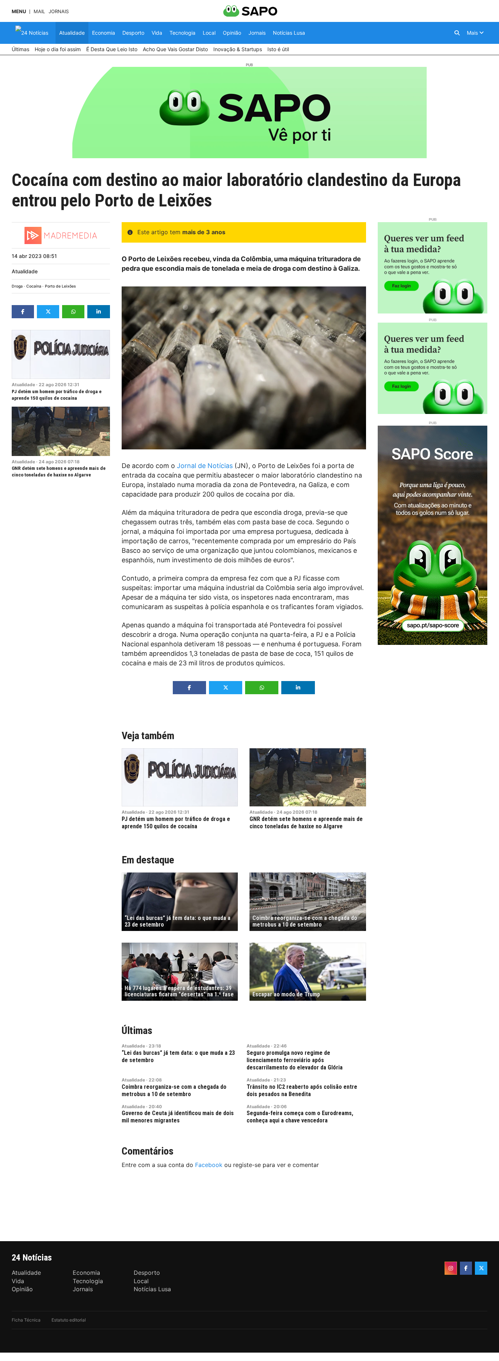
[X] (481, 1268)
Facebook (208, 1164)
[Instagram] (451, 1268)
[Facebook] (466, 1268)
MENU (19, 11)
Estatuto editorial (69, 1320)
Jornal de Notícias (205, 465)
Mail (39, 11)
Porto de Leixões (60, 286)
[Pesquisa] (457, 33)
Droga (17, 286)
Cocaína (33, 286)
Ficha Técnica (26, 1320)
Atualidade (25, 271)
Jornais (59, 11)
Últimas (137, 1030)
